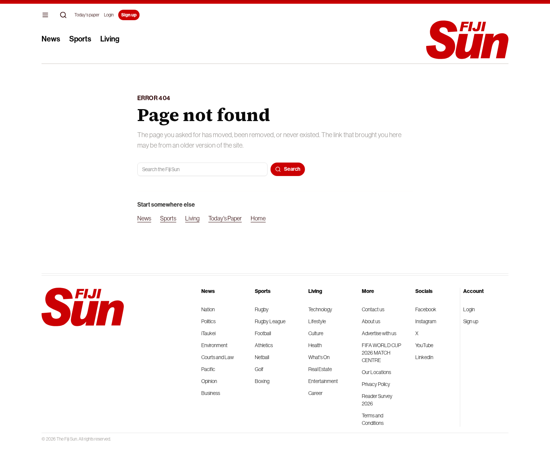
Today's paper (87, 15)
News (51, 38)
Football (263, 333)
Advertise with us (379, 333)
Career (315, 393)
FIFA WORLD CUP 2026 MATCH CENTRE (381, 352)
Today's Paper (225, 218)
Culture (315, 333)
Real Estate (320, 369)
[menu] (45, 15)
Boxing (262, 381)
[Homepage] (467, 40)
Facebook (425, 309)
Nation (208, 309)
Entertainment (323, 381)
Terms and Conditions (373, 419)
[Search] (63, 15)
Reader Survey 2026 (377, 400)
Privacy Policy (376, 384)
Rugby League (270, 321)
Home (258, 218)
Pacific (208, 369)
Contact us (373, 309)
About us (371, 321)
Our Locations (376, 372)
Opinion (209, 381)
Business (210, 393)
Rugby (262, 309)
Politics (208, 321)
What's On (319, 357)
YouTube (424, 345)
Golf (259, 369)
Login (109, 15)
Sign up (129, 15)
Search (292, 169)
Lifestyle (317, 321)
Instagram (425, 321)
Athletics (264, 345)
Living (109, 38)
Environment (214, 345)
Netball (262, 357)
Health (315, 345)
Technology (320, 309)
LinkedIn (424, 357)
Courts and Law (217, 357)
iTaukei (208, 333)
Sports (80, 38)
